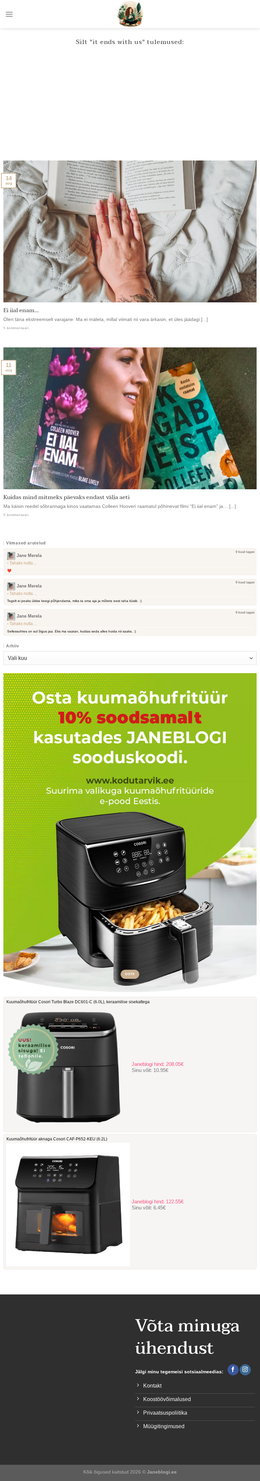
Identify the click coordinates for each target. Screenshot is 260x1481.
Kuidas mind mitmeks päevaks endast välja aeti (66, 497)
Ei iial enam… (21, 311)
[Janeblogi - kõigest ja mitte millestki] (130, 14)
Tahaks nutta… (23, 563)
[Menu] (9, 14)
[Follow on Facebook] (233, 1370)
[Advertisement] (130, 109)
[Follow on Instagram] (245, 1370)
